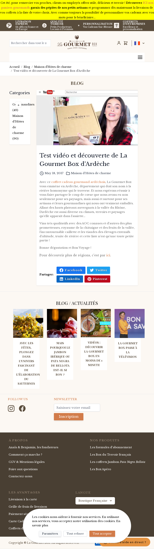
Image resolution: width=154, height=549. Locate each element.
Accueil (14, 67)
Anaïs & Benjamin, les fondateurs (33, 447)
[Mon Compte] (119, 43)
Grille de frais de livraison (28, 506)
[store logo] (77, 42)
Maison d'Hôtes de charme (52, 67)
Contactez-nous (20, 476)
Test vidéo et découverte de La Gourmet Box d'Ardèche (52, 70)
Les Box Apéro (100, 469)
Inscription (69, 417)
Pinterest (100, 279)
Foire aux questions (23, 469)
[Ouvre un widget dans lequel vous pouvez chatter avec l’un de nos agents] (124, 542)
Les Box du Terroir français (110, 454)
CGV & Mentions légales (27, 462)
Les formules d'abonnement (111, 447)
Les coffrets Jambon (117, 462)
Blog (27, 67)
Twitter (101, 270)
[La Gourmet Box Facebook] (22, 408)
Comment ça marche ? (25, 454)
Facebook (73, 270)
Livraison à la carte (23, 499)
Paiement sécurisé (22, 514)
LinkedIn (72, 279)
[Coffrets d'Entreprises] (116, 25)
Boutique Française (93, 500)
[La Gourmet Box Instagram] (11, 408)
